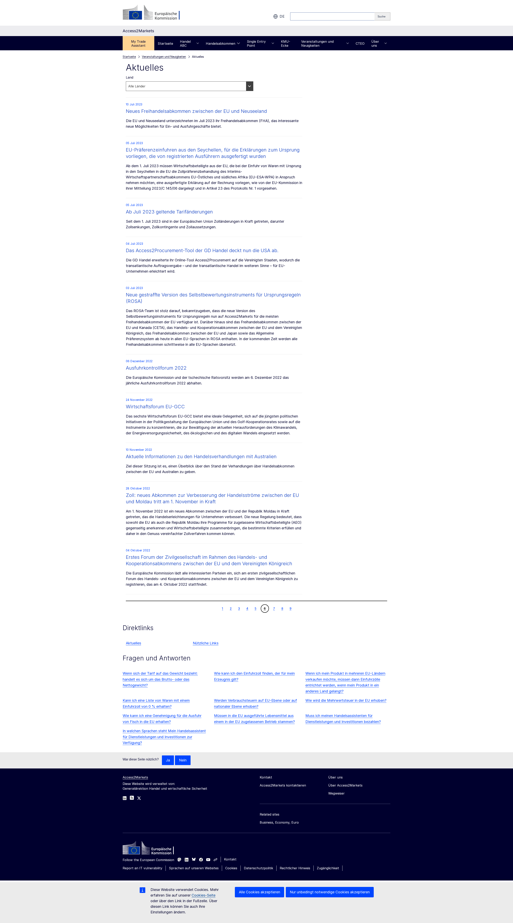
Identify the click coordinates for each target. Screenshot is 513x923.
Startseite (165, 43)
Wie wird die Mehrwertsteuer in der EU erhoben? (345, 700)
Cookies (231, 868)
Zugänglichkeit (328, 868)
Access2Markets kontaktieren (283, 785)
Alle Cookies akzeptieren (259, 892)
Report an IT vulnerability (142, 868)
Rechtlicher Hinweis (295, 868)
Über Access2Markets (345, 785)
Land (129, 77)
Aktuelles (133, 643)
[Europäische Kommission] (155, 13)
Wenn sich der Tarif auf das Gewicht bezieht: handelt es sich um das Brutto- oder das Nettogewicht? (160, 679)
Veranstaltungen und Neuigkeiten (317, 43)
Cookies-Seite (203, 895)
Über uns (375, 43)
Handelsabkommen (220, 43)
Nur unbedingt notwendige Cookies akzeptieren (330, 892)
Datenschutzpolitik (258, 868)
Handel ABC (185, 43)
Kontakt (230, 859)
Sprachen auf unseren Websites (194, 868)
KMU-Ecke (285, 43)
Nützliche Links (205, 643)
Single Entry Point (256, 43)
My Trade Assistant (138, 43)
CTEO (360, 43)
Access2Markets (135, 777)
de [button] (282, 16)
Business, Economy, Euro (279, 822)
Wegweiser (336, 793)
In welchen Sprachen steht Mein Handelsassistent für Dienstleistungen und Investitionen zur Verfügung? (164, 737)
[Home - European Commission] (152, 849)
